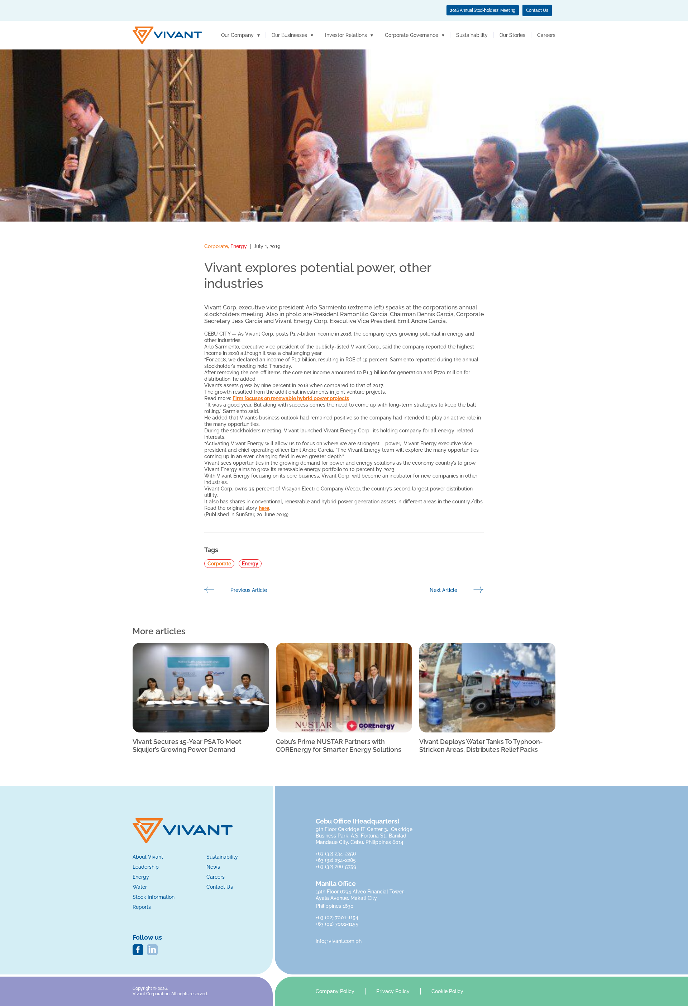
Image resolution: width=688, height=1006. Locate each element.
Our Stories (512, 35)
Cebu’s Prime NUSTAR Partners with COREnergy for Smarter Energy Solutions (338, 745)
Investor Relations (346, 35)
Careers (546, 35)
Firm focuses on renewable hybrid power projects (291, 398)
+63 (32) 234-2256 (336, 853)
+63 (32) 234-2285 (336, 860)
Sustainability (472, 35)
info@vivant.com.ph (339, 941)
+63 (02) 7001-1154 (337, 917)
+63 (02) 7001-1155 (337, 924)
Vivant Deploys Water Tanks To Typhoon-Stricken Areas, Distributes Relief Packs (481, 745)
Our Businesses (289, 35)
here (264, 508)
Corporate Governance (411, 35)
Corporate (216, 246)
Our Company (237, 35)
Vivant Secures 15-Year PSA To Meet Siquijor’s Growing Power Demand (187, 745)
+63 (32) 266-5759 (336, 866)
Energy (238, 246)
